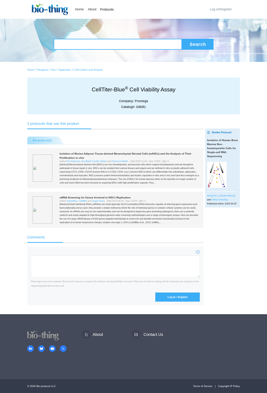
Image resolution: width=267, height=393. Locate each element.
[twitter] (63, 349)
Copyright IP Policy (229, 386)
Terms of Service (202, 386)
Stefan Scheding (219, 199)
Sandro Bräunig (227, 195)
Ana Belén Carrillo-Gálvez (94, 161)
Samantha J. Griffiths (77, 201)
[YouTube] (52, 349)
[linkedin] (30, 349)
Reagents (42, 69)
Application (65, 69)
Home (79, 9)
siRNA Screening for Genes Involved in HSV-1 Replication (95, 197)
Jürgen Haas (98, 201)
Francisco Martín (120, 161)
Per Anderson (73, 161)
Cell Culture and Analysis (88, 69)
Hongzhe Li (213, 195)
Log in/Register (221, 9)
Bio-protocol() (42, 140)
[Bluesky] (41, 349)
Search (198, 44)
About (92, 9)
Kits (53, 69)
